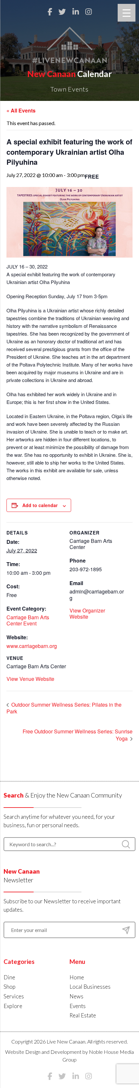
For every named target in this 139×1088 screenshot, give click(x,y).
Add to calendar (40, 505)
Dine (9, 977)
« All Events (21, 110)
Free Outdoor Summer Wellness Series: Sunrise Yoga (78, 735)
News (76, 996)
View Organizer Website (87, 613)
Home (77, 977)
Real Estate (83, 1015)
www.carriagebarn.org (31, 646)
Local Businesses (90, 986)
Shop (10, 986)
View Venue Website (30, 678)
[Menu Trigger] (126, 13)
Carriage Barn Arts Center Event (27, 620)
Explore (13, 1006)
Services (14, 996)
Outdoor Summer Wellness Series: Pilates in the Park (64, 708)
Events (78, 1006)
